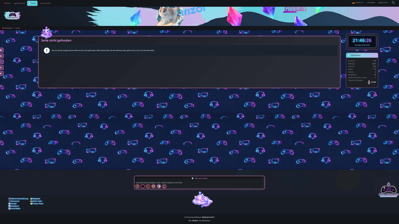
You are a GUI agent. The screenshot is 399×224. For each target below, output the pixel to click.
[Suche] (393, 2)
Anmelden (371, 2)
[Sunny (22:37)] (154, 186)
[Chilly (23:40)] (138, 186)
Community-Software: (199, 217)
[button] (358, 2)
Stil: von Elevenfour (200, 220)
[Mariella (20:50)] (165, 186)
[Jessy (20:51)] (159, 186)
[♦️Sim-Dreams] (12, 15)
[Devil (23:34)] (143, 186)
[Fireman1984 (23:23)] (148, 186)
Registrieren (383, 2)
